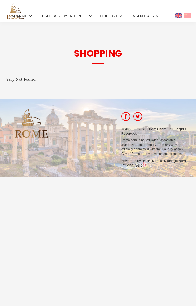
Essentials (142, 16)
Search (20, 16)
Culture (109, 16)
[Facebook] (125, 116)
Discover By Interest (63, 16)
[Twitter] (137, 116)
